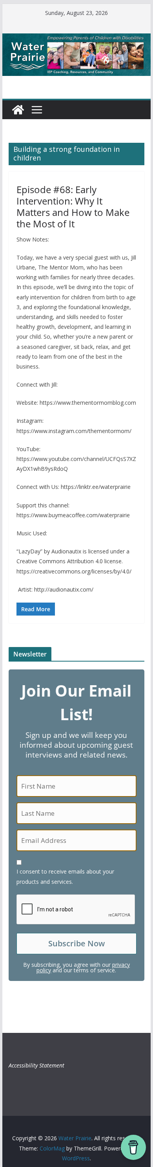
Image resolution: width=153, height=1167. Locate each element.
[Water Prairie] (76, 39)
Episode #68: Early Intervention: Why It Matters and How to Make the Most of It (72, 206)
